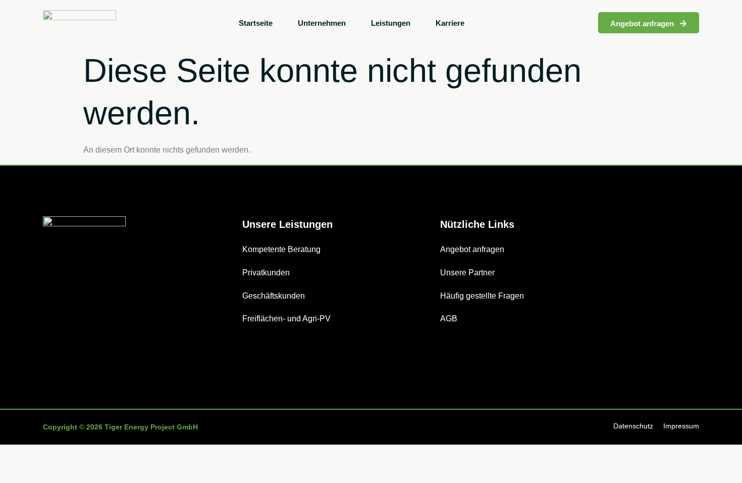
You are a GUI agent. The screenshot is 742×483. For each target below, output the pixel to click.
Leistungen (390, 23)
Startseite (256, 23)
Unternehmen (322, 23)
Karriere (450, 23)
